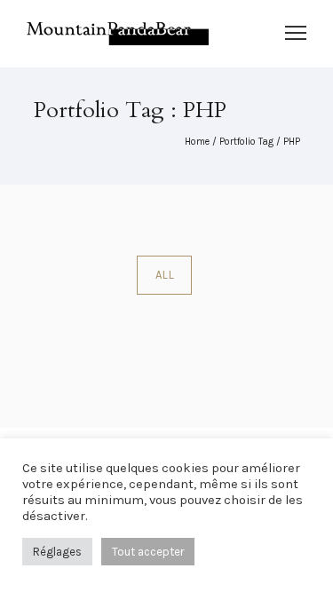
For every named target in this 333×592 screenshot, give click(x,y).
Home (197, 141)
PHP (291, 141)
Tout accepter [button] (148, 551)
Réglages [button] (57, 551)
